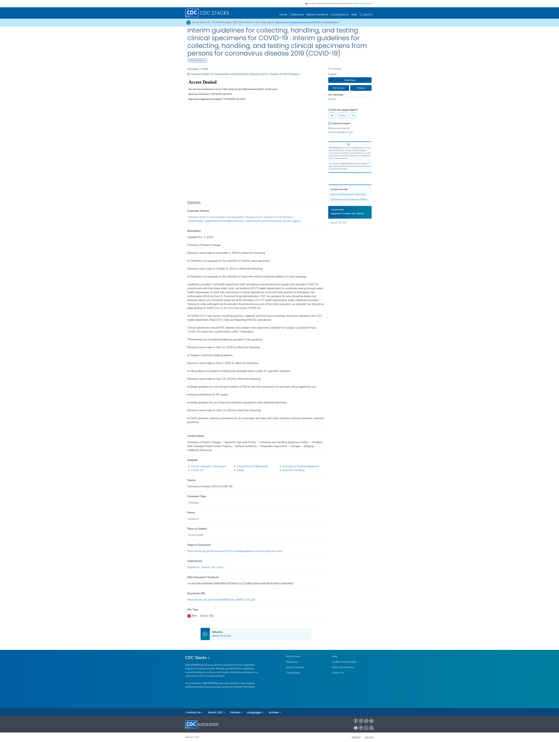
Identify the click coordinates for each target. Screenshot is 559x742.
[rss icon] (371, 728)
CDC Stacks (196, 657)
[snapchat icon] (366, 728)
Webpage (193, 502)
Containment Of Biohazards (252, 466)
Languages (254, 712)
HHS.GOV (356, 737)
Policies (235, 712)
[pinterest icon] (361, 728)
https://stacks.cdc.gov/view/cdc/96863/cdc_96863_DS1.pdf (221, 599)
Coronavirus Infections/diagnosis (300, 466)
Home (283, 14)
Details (332, 99)
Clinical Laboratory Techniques (208, 466)
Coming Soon (340, 14)
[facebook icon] (355, 721)
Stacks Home (293, 656)
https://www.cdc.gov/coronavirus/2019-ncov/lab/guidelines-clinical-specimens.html (234, 551)
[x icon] (361, 721)
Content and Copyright (344, 661)
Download (350, 80)
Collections (297, 14)
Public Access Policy (343, 667)
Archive (273, 712)
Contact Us (338, 672)
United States (196, 535)
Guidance (193, 518)
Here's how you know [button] (362, 3)
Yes (332, 115)
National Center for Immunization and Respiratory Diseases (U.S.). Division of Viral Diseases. (245, 74)
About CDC (215, 712)
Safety (240, 470)
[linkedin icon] (371, 721)
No (353, 115)
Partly (342, 115)
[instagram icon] (366, 721)
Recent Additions (317, 14)
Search (368, 14)
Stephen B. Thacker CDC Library (205, 567)
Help (354, 14)
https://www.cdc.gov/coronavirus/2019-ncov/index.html (307, 22)
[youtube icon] (355, 728)
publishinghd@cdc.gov (340, 132)
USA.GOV (369, 737)
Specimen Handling (293, 470)
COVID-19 (197, 470)
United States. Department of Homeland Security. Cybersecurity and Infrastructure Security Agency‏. (244, 221)
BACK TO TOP (338, 222)
